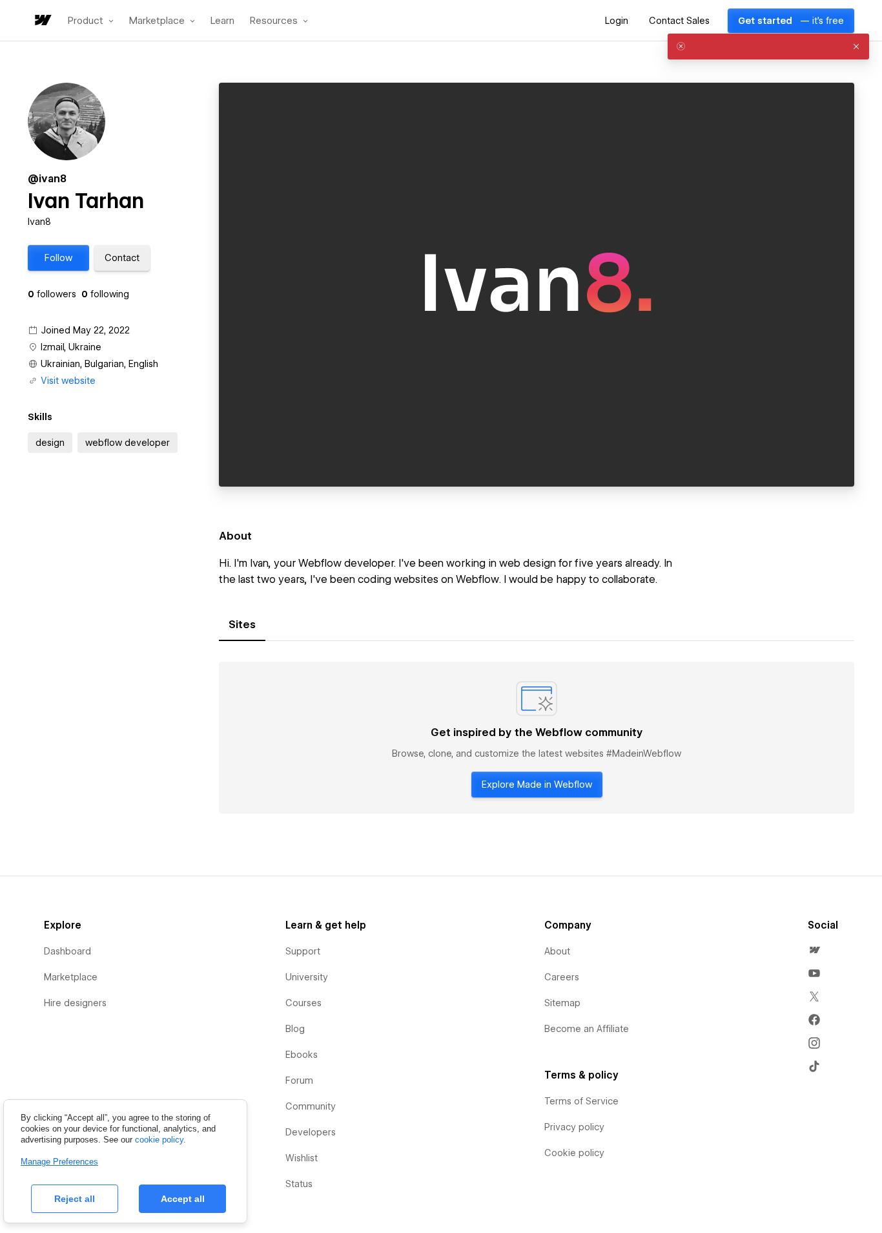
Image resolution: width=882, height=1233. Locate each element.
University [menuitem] (306, 977)
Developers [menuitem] (310, 1132)
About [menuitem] (557, 951)
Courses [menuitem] (303, 1003)
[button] (90, 20)
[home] (42, 21)
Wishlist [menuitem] (301, 1158)
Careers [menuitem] (561, 977)
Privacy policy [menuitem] (574, 1127)
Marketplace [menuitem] (70, 977)
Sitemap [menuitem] (562, 1003)
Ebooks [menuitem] (301, 1054)
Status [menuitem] (299, 1184)
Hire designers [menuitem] (75, 1003)
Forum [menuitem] (299, 1080)
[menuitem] (814, 949)
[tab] (242, 625)
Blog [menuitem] (295, 1029)
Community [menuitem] (310, 1106)
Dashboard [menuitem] (67, 951)
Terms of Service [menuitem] (581, 1101)
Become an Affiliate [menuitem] (586, 1029)
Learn (222, 21)
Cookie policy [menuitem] (574, 1153)
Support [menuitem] (302, 951)
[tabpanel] (536, 738)
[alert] (768, 46)
